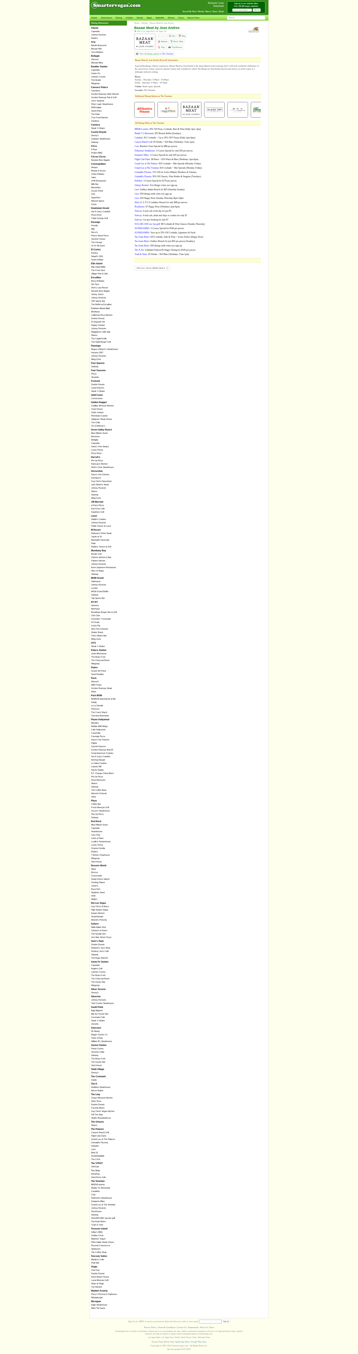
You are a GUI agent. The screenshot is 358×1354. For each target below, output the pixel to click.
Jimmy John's (97, 294)
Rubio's (94, 38)
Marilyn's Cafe (97, 1259)
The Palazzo (97, 1129)
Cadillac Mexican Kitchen (102, 406)
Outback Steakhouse (100, 139)
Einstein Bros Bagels (100, 160)
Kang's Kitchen (98, 913)
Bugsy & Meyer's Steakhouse (104, 349)
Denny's (95, 135)
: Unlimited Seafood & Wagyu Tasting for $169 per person (165, 250)
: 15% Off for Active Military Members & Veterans (166, 172)
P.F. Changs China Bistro (102, 773)
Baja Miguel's (97, 1010)
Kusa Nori (95, 889)
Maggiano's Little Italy (100, 332)
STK (93, 194)
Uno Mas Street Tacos (101, 937)
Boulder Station (99, 66)
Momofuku (96, 187)
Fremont (95, 381)
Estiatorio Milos (98, 1201)
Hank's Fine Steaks (100, 446)
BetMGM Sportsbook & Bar (103, 699)
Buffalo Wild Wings (99, 726)
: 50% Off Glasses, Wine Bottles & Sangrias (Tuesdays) (168, 176)
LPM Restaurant (98, 181)
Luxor (94, 516)
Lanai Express (97, 388)
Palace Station (98, 650)
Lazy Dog (95, 835)
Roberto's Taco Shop (100, 948)
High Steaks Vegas (99, 910)
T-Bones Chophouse (100, 855)
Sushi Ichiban (97, 259)
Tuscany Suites (99, 1256)
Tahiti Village (97, 1069)
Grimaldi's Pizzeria (99, 1142)
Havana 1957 (97, 352)
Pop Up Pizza (97, 814)
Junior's (94, 886)
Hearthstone (96, 831)
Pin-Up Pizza (97, 460)
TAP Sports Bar (98, 301)
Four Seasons (98, 370)
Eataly (94, 702)
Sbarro (94, 335)
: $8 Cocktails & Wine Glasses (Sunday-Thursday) (170, 224)
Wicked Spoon (97, 201)
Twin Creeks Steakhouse (102, 1003)
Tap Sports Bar (98, 598)
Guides (129, 18)
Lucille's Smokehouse (101, 841)
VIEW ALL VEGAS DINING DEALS (151, 268)
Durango (95, 222)
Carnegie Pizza (98, 736)
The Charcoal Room (100, 660)
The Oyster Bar (98, 982)
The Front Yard (98, 270)
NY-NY (94, 602)
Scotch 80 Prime (98, 671)
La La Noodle (97, 705)
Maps (149, 18)
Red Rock (96, 821)
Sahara (95, 923)
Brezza (94, 872)
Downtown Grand (100, 208)
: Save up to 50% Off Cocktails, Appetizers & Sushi (165, 232)
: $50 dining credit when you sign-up (153, 193)
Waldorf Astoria (99, 1290)
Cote (93, 1194)
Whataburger (97, 1297)
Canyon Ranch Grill (100, 1132)
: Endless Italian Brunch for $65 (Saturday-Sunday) (160, 189)
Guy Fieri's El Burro (100, 906)
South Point (97, 1007)
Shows (171, 18)
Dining (119, 18)
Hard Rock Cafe (98, 1177)
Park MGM (96, 695)
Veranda (95, 377)
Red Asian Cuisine (99, 416)
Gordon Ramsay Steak (101, 688)
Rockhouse (96, 1211)
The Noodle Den (98, 934)
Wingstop (95, 83)
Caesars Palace (99, 87)
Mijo (93, 229)
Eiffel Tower (96, 685)
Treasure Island (99, 1228)
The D (94, 1083)
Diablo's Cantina (98, 519)
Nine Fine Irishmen (99, 629)
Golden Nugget (99, 402)
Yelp (162, 47)
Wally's (94, 899)
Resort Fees (193, 18)
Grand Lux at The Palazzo (103, 1139)
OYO (93, 643)
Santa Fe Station (99, 961)
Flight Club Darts (98, 1136)
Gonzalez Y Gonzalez (101, 619)
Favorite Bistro (97, 1108)
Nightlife (160, 18)
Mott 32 (94, 1152)
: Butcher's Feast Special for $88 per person (156, 146)
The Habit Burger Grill (101, 342)
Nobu (93, 691)
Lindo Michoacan (98, 653)
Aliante (94, 28)
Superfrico (96, 197)
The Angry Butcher (99, 958)
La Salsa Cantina (98, 763)
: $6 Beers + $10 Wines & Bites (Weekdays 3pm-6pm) (166, 159)
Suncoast (96, 1028)
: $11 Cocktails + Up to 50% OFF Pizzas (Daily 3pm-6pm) (165, 137)
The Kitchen (96, 1287)
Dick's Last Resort (99, 287)
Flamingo (96, 345)
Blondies (95, 723)
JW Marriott (97, 502)
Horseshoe (97, 471)
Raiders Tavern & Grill (101, 547)
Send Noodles (97, 674)
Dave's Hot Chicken (100, 474)
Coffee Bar (96, 804)
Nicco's (94, 232)
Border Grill (96, 554)
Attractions (106, 18)
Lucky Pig (95, 625)
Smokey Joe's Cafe (100, 951)
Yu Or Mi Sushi (98, 246)
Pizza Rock (96, 215)
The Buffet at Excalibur (101, 304)
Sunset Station (98, 1045)
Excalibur (96, 277)
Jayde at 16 (96, 536)
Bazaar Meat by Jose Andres (162, 23)
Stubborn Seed (98, 892)
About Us (204, 1327)
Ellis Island (96, 263)
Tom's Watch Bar (99, 635)
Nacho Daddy (97, 770)
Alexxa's (95, 681)
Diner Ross (96, 1101)
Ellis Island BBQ (98, 267)
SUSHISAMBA (97, 1156)
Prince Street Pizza (100, 235)
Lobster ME (96, 766)
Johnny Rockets (98, 35)
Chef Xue (95, 1270)
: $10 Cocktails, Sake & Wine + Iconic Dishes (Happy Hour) (169, 237)
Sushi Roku (96, 111)
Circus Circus (98, 156)
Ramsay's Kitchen (99, 464)
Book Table (178, 41)
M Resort (96, 530)
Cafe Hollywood (98, 729)
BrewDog (95, 1174)
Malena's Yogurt (98, 1239)
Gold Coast (97, 395)
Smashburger (97, 916)
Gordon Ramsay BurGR (102, 750)
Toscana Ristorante (100, 715)
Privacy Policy (150, 1327)
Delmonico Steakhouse (101, 1198)
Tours (181, 18)
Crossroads (96, 876)
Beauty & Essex (98, 171)
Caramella (95, 733)
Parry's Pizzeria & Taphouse (104, 1294)
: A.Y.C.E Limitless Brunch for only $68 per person (161, 202)
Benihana (95, 312)
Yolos (93, 797)
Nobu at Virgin (97, 1283)
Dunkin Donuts (98, 318)
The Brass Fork (98, 657)
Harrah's (95, 457)
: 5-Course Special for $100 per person (159, 228)
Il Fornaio (95, 622)
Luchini (94, 588)
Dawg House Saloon (100, 879)
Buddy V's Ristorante (100, 1188)
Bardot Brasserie (98, 45)
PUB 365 (95, 1263)
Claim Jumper (97, 412)
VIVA (93, 896)
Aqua (93, 869)
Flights (94, 743)
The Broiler (96, 80)
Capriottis (95, 31)
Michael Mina (97, 63)
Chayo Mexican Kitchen (102, 1098)
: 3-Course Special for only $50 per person (164, 150)
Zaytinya (95, 121)
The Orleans (97, 1122)
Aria (93, 42)
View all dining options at (156, 54)
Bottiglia (94, 440)
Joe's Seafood (97, 101)
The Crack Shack (99, 712)
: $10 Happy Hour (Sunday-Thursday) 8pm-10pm (159, 198)
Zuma (93, 204)
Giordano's (96, 478)
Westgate (96, 1301)
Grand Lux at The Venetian (103, 1204)
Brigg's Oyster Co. (99, 1034)
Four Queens (98, 363)
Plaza (94, 800)
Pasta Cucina (97, 1048)
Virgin (94, 1266)
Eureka (94, 253)
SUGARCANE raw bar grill (103, 1218)
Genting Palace (98, 882)
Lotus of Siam (97, 838)
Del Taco (95, 284)
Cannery (95, 124)
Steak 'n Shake (98, 128)
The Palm (95, 114)
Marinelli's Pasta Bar (100, 540)
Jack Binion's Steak (100, 484)
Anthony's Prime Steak (101, 533)
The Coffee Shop (98, 1252)
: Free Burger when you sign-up (156, 185)
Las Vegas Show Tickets (171, 1337)
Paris (94, 678)
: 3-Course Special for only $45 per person (160, 155)
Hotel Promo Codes (188, 1337)
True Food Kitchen (99, 117)
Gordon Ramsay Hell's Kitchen (105, 94)
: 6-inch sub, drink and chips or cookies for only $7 (161, 215)
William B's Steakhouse (101, 1041)
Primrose (95, 709)
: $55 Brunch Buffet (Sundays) (158, 133)
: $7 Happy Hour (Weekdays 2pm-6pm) (157, 206)
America (95, 605)
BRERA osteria (98, 1184)
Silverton (96, 996)
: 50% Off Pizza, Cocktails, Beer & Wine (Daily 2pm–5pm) (168, 129)
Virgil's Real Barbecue (101, 1118)
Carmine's (95, 91)
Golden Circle (97, 1235)
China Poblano (97, 174)
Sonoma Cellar (97, 1052)
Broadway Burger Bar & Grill (104, 612)
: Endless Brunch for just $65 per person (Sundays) (165, 241)
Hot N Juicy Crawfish (100, 211)
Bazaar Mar (96, 49)
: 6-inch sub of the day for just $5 (153, 211)
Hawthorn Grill (97, 512)
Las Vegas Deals (154, 1337)
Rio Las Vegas (98, 903)
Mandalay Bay (98, 550)
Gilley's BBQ (97, 1232)
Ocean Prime (97, 191)
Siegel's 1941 (97, 256)
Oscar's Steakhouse (100, 811)
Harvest (94, 59)
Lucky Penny (97, 450)
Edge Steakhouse (99, 1305)
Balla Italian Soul (98, 927)
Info (173, 36)
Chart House (97, 409)
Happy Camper (98, 325)
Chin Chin (95, 615)
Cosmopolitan (98, 164)
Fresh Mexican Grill (100, 807)
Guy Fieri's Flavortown (101, 481)
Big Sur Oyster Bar (99, 1014)
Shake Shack (97, 632)
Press (94, 374)
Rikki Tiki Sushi (98, 1308)
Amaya (94, 167)
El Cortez (96, 249)
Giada (94, 1080)
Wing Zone (96, 359)
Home (94, 18)
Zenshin (94, 1024)
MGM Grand (97, 578)
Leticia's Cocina (98, 77)
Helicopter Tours (204, 1337)
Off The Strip (97, 1114)
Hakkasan (96, 581)
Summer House (98, 239)
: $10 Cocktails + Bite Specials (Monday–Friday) (168, 163)
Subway (94, 142)
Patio (93, 543)
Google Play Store (199, 1342)
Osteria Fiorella (98, 848)
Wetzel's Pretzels (99, 793)
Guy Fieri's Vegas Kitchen (102, 1111)
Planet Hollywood (100, 719)
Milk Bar (94, 184)
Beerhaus (95, 609)
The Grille (95, 422)
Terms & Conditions (166, 1327)
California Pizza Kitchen (101, 315)
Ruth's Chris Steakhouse (102, 467)
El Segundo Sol (98, 322)
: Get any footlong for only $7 (151, 219)
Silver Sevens (98, 989)
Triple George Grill (99, 218)
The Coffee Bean (98, 790)
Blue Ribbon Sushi (99, 433)
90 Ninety (95, 1031)
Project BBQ (96, 153)
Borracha (95, 436)
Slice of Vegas (97, 571)
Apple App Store (182, 1342)
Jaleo (93, 177)
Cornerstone (97, 398)
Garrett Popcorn (98, 746)
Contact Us (181, 1327)
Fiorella (94, 225)
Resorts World (98, 865)
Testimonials (218, 5)
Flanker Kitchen (98, 561)
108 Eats (95, 1166)
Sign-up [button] (257, 10)
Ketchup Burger (98, 760)
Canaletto (95, 1191)
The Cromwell (98, 1076)
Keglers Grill (96, 968)
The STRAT (97, 1163)
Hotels (140, 18)
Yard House (96, 862)
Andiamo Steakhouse (100, 1087)
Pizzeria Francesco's (100, 1245)
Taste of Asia (97, 1038)
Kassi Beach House (100, 1277)
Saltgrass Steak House (101, 419)
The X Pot (95, 1159)
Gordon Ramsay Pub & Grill (103, 97)
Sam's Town (97, 941)
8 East (94, 149)
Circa (94, 146)
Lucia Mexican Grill (99, 1280)
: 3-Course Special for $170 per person (156, 180)
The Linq (95, 1094)
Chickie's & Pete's (99, 930)
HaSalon (95, 1146)
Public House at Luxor (101, 526)
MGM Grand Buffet (99, 591)
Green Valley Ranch (101, 429)
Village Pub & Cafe (99, 273)
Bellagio (95, 56)
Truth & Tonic (97, 1225)
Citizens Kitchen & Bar (101, 557)
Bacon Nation (97, 1090)
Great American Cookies (102, 753)
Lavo (93, 1149)
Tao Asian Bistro (98, 1221)
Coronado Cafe (98, 1017)
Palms (94, 667)
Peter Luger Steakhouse (102, 104)
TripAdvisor (176, 47)
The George (96, 242)
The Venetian (98, 1181)
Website (163, 41)
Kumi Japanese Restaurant (103, 567)
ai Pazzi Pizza (97, 505)
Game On (95, 73)
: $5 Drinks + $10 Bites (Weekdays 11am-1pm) (164, 142)
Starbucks (96, 1249)
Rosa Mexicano (98, 780)
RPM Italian (96, 107)
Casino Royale (98, 132)
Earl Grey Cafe (98, 508)
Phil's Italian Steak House (102, 1242)
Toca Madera (97, 52)
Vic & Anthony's (98, 426)
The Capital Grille (99, 338)
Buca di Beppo (97, 281)
